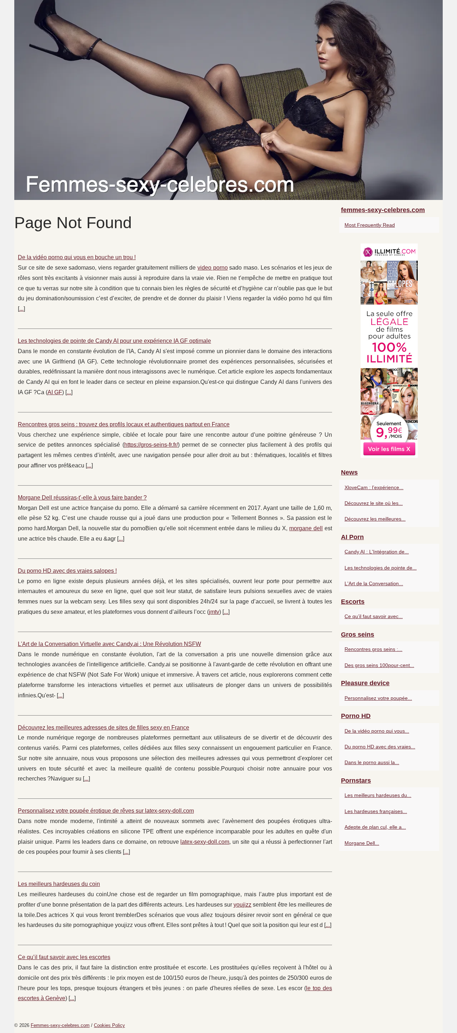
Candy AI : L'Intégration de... (377, 552)
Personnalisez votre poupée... (378, 698)
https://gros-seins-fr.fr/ (151, 445)
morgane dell (306, 528)
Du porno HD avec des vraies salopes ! (67, 571)
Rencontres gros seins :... (373, 649)
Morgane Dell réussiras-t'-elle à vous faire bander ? (82, 498)
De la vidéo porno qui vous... (377, 731)
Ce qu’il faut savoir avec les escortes (64, 957)
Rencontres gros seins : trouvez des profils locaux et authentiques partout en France (124, 424)
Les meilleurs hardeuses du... (378, 795)
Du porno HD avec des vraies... (380, 746)
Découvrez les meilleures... (375, 519)
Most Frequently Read (370, 225)
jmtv (214, 612)
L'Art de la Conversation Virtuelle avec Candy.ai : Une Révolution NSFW (109, 644)
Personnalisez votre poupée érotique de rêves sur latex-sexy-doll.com (106, 811)
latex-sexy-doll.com (204, 842)
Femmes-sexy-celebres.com (60, 1025)
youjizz (242, 905)
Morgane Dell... (362, 843)
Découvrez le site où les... (374, 503)
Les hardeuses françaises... (376, 811)
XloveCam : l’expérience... (374, 487)
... (21, 309)
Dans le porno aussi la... (372, 762)
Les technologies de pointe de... (381, 568)
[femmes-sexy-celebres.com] (228, 100)
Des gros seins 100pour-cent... (379, 665)
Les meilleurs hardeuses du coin (59, 884)
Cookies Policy (109, 1025)
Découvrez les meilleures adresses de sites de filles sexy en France (103, 727)
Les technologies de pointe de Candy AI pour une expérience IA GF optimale (114, 341)
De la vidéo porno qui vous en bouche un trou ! (77, 257)
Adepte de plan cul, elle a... (375, 827)
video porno (212, 268)
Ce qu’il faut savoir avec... (374, 616)
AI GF (54, 392)
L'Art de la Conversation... (374, 583)
